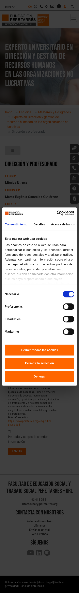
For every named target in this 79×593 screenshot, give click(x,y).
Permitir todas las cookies (39, 350)
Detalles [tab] (39, 224)
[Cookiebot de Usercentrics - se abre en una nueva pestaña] (56, 213)
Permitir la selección (39, 363)
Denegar (40, 376)
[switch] (68, 306)
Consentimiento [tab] (16, 224)
